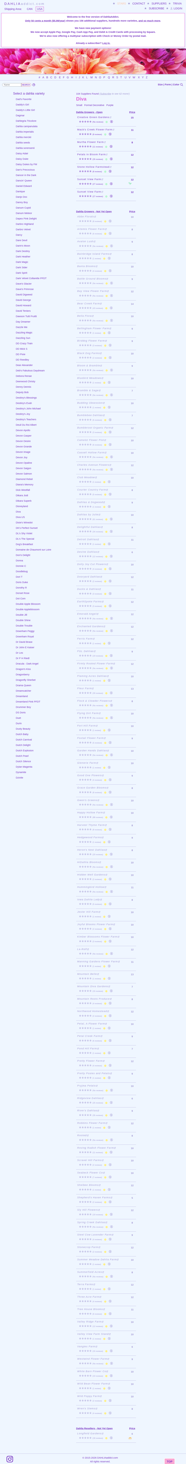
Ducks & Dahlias (88, 589)
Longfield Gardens (89, 1433)
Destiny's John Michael (28, 408)
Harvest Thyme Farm (91, 825)
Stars (121, 3)
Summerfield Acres (89, 1272)
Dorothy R (21, 587)
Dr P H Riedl (22, 658)
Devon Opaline (24, 462)
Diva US (20, 517)
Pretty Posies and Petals (93, 1073)
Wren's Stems (86, 1408)
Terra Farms (85, 1284)
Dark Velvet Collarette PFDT (31, 278)
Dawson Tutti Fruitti (26, 316)
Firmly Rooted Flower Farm (95, 663)
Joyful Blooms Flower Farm (95, 924)
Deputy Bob (22, 392)
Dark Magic (22, 262)
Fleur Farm (84, 688)
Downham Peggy (25, 631)
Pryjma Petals (86, 1085)
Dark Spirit (21, 273)
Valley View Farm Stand (93, 1334)
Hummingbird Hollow (90, 887)
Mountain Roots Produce (93, 998)
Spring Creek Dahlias (91, 1222)
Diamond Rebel (24, 479)
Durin (19, 723)
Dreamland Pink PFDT (28, 701)
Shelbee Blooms (87, 1185)
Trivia (177, 3)
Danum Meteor (24, 213)
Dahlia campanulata (26, 126)
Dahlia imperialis (25, 131)
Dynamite (21, 772)
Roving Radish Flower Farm (95, 1147)
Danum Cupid (23, 207)
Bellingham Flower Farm (93, 328)
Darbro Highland (25, 224)
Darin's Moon (23, 245)
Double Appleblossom (27, 609)
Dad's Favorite (23, 99)
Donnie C (21, 566)
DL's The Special (25, 538)
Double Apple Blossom (28, 604)
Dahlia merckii (23, 137)
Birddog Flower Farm (91, 340)
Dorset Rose (22, 593)
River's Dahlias (87, 1110)
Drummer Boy (23, 707)
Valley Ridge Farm (89, 1321)
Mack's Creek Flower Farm (94, 129)
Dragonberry (22, 674)
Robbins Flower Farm (91, 1123)
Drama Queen (23, 685)
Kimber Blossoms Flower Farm (97, 936)
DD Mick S (21, 349)
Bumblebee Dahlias (90, 415)
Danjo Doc (21, 197)
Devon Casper (23, 435)
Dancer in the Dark (26, 175)
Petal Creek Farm (88, 1036)
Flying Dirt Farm (88, 713)
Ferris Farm (85, 638)
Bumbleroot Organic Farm (94, 427)
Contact (138, 3)
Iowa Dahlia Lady (88, 899)
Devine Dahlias (87, 552)
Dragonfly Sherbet (26, 680)
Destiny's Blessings (26, 397)
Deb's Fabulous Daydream (30, 370)
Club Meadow (86, 477)
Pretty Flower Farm (89, 1060)
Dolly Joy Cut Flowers (91, 564)
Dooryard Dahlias (88, 576)
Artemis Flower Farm (91, 229)
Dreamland (22, 696)
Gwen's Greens (87, 800)
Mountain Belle (87, 974)
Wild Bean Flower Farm (92, 1383)
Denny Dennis (23, 387)
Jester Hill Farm (87, 912)
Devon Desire (23, 441)
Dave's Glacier (24, 283)
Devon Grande (24, 446)
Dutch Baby (22, 734)
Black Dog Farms (88, 353)
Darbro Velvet (23, 229)
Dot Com (20, 598)
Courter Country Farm (91, 489)
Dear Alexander (24, 365)
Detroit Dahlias (87, 539)
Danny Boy (22, 202)
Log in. (106, 43)
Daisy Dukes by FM (26, 164)
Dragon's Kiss (23, 669)
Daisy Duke (22, 159)
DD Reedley (22, 359)
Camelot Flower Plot (90, 440)
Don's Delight (23, 555)
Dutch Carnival (24, 739)
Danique (20, 191)
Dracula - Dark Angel (27, 663)
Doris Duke (22, 582)
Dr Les (19, 652)
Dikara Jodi (22, 495)
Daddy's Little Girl (25, 110)
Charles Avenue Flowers (93, 465)
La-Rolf (82, 949)
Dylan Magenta (24, 766)
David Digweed (24, 294)
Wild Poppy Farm (88, 1396)
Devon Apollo (23, 430)
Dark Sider (21, 267)
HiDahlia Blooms (88, 862)
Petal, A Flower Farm (91, 1023)
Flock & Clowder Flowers (93, 701)
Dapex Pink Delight (26, 218)
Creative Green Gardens (93, 117)
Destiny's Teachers (26, 419)
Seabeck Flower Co (90, 1172)
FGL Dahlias (85, 651)
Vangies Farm (86, 1346)
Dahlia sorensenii (25, 148)
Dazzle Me (21, 327)
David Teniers (23, 311)
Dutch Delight (23, 745)
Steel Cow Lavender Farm (94, 1234)
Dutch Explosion (24, 750)
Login (177, 8)
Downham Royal (25, 636)
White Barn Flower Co (91, 1371)
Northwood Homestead (92, 1011)
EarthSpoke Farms (89, 601)
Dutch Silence (23, 761)
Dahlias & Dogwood (90, 502)
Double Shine (23, 620)
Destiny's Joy (23, 414)
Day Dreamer (23, 321)
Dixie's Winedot (24, 522)
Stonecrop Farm (87, 1247)
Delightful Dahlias (89, 527)
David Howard (23, 305)
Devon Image (23, 452)
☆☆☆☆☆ (91, 121)
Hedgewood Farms (89, 837)
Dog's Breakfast (24, 544)
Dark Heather (23, 256)
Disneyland (22, 506)
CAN (29, 8)
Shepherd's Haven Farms (93, 1197)
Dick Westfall (23, 490)
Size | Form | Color (169, 84)
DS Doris (21, 712)
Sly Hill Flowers (87, 1209)
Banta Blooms (86, 266)
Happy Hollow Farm (90, 812)
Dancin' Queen (24, 180)
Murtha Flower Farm (90, 142)
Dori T (19, 576)
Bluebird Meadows (89, 378)
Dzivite (19, 777)
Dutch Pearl (22, 756)
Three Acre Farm (88, 1296)
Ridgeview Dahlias (89, 1098)
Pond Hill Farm (87, 1048)
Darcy (19, 235)
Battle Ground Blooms (91, 278)
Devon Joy (21, 457)
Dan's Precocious (25, 169)
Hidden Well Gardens (91, 874)
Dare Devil (21, 240)
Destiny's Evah (24, 403)
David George (23, 300)
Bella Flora (84, 316)
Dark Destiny (23, 251)
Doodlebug (22, 571)
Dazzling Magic (24, 332)
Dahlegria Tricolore (26, 121)
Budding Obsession (90, 403)
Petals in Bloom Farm (91, 154)
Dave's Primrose (25, 289)
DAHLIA (24, 4)
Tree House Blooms (90, 1309)
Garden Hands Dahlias (92, 750)
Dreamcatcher (23, 690)
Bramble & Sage (87, 390)
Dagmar (20, 115)
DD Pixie (20, 354)
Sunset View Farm (89, 179)
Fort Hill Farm (86, 725)
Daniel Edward (24, 186)
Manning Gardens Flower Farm (97, 961)
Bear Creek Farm (88, 303)
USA (39, 8)
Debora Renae (24, 376)
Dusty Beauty (23, 728)
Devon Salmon (24, 473)
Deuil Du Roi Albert (26, 425)
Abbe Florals (85, 216)
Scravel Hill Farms (89, 1160)
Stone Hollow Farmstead (93, 167)
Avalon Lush (85, 241)
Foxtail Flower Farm (90, 738)
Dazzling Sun (23, 338)
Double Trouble (24, 625)
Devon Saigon (23, 468)
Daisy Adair (22, 153)
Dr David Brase (24, 642)
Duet (18, 718)
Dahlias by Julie (87, 514)
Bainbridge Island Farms (93, 254)
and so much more (149, 20)
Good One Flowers (89, 775)
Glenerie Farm (86, 763)
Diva (18, 511)
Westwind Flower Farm (92, 1358)
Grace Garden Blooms (91, 787)
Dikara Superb (23, 500)
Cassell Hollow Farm (90, 452)
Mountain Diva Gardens (92, 986)
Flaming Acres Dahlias (92, 676)
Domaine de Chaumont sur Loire (33, 549)
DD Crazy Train (24, 343)
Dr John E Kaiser (25, 647)
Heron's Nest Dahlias (91, 849)
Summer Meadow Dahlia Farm (97, 1259)
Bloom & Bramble (88, 365)
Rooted (82, 1135)
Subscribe (156, 8)
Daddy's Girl (22, 104)
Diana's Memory (24, 484)
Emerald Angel (86, 614)
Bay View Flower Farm (92, 291)
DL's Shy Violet (24, 533)
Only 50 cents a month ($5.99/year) (45, 20)
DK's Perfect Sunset (27, 528)
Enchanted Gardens (90, 626)
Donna (19, 560)
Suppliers (159, 3)
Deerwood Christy (25, 381)
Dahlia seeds (23, 142)
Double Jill (21, 614)
